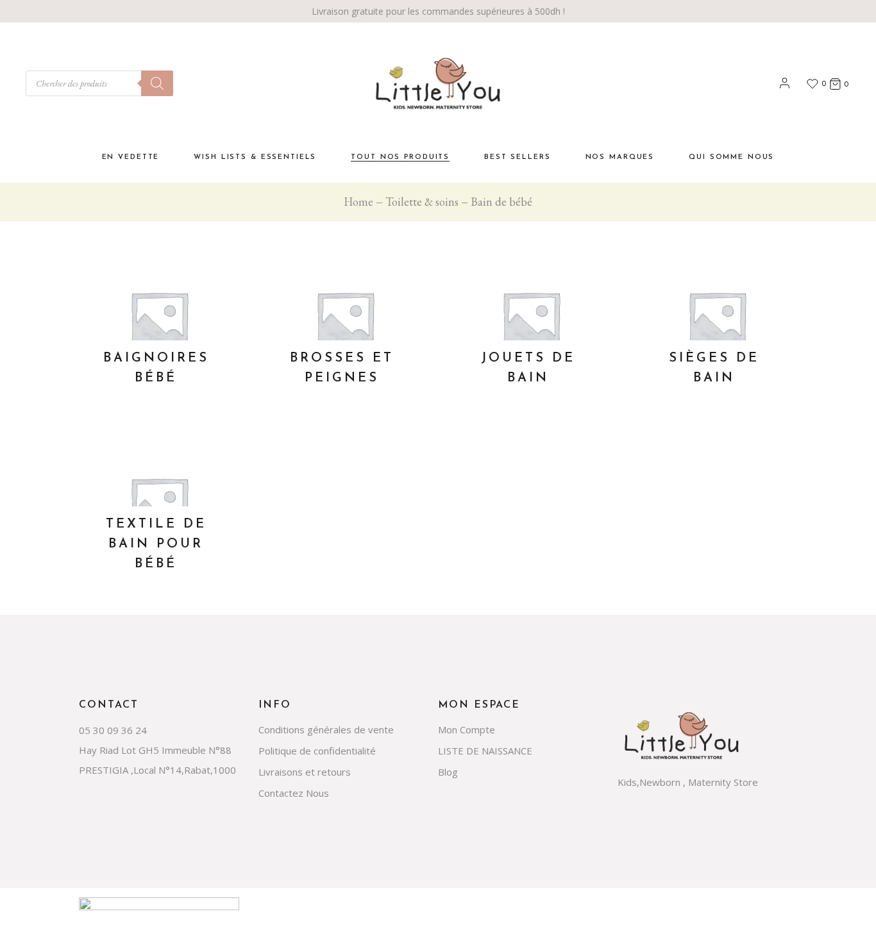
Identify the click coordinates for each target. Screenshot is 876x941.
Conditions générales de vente (326, 729)
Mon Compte (466, 729)
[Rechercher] (157, 83)
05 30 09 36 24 (113, 730)
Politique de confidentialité (317, 750)
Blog (448, 771)
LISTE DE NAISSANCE (485, 750)
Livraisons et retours (304, 771)
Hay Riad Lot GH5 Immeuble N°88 (155, 750)
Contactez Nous (293, 793)
